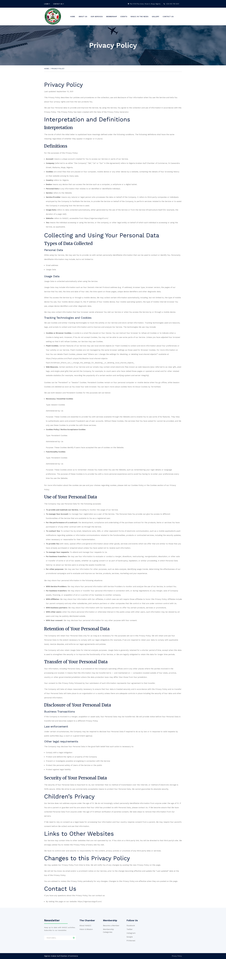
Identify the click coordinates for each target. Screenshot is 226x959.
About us (83, 16)
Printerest (131, 941)
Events (124, 16)
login (46, 4)
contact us (58, 4)
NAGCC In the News (139, 16)
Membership (111, 16)
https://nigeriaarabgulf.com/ (96, 218)
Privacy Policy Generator (118, 112)
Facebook (131, 925)
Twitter (130, 929)
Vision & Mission (86, 929)
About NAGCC (85, 925)
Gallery (155, 16)
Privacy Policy (177, 956)
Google (130, 937)
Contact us (168, 16)
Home (72, 16)
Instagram (131, 933)
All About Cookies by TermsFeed (146, 387)
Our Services (97, 16)
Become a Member (111, 925)
